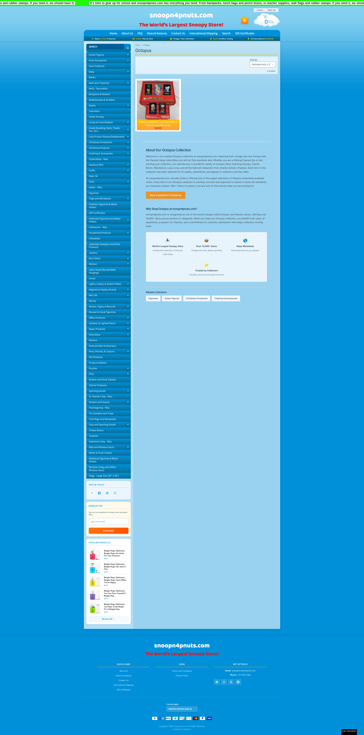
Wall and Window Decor (110, 448)
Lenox (92, 278)
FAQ (140, 33)
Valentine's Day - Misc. (100, 441)
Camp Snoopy (96, 116)
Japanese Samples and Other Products (104, 245)
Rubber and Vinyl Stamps (102, 379)
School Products (97, 385)
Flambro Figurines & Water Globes (103, 206)
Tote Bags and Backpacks (102, 419)
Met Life (110, 296)
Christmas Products (110, 148)
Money (92, 300)
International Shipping (203, 33)
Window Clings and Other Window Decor (102, 468)
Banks (92, 77)
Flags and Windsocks (110, 199)
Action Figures (110, 55)
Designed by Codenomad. (182, 729)
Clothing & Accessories (110, 154)
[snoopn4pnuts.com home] (182, 656)
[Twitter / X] (231, 682)
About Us (127, 33)
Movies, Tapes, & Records (110, 307)
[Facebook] (99, 493)
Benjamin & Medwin (99, 94)
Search (226, 33)
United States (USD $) (180, 709)
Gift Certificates (244, 33)
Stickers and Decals (110, 402)
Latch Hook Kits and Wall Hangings (102, 271)
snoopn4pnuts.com (180, 726)
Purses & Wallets (97, 362)
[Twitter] (92, 493)
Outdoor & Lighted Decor (110, 324)
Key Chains (110, 259)
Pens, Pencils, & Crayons (110, 352)
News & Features (123, 676)
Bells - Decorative (98, 88)
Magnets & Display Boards (110, 290)
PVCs (110, 374)
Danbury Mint (110, 165)
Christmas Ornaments (110, 143)
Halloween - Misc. (98, 227)
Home (113, 33)
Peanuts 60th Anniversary (102, 345)
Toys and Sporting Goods (110, 425)
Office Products (110, 318)
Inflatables (94, 238)
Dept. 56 (93, 176)
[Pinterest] (107, 493)
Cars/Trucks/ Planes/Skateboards (110, 137)
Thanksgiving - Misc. (99, 407)
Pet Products (96, 357)
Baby (110, 72)
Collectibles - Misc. (98, 159)
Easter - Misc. (96, 187)
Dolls (110, 182)
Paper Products (110, 329)
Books (110, 106)
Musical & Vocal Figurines (102, 312)
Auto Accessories (110, 61)
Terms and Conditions (182, 671)
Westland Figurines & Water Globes (103, 460)
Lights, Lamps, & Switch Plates (110, 284)
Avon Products (96, 66)
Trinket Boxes (96, 430)
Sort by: (254, 60)
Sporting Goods (110, 391)
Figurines (94, 193)
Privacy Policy (182, 676)
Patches (93, 340)
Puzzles (110, 369)
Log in (260, 10)
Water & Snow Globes (100, 452)
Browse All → (108, 619)
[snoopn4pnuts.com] (181, 20)
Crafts (110, 171)
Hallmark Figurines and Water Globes (110, 220)
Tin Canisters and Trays (101, 413)
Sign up (271, 10)
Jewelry (110, 253)
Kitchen (110, 264)
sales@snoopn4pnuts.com (244, 671)
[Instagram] (115, 493)
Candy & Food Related (110, 123)
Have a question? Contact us (165, 195)
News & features (157, 33)
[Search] (127, 48)
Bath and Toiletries (110, 83)
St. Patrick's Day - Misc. (101, 396)
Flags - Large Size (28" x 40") (104, 475)
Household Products (110, 233)
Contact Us (178, 33)
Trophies (93, 435)
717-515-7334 (244, 675)
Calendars (94, 111)
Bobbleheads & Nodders (102, 99)
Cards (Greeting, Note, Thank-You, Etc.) (110, 129)
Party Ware (110, 335)
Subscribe (108, 530)
